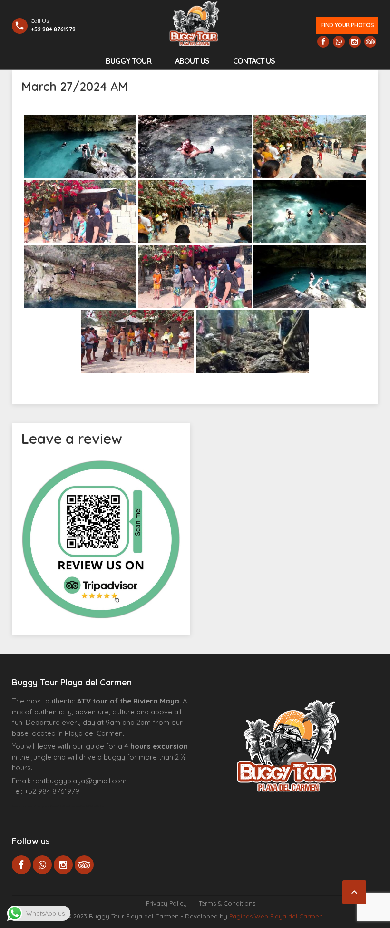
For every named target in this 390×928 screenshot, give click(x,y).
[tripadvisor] (370, 42)
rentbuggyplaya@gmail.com (79, 780)
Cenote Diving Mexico (92, 806)
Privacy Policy (166, 903)
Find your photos (347, 25)
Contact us (254, 61)
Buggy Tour (128, 61)
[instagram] (355, 42)
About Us (192, 61)
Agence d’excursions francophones (31, 806)
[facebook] (323, 42)
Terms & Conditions (227, 903)
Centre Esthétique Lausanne (65, 806)
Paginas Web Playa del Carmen (276, 916)
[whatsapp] (339, 42)
